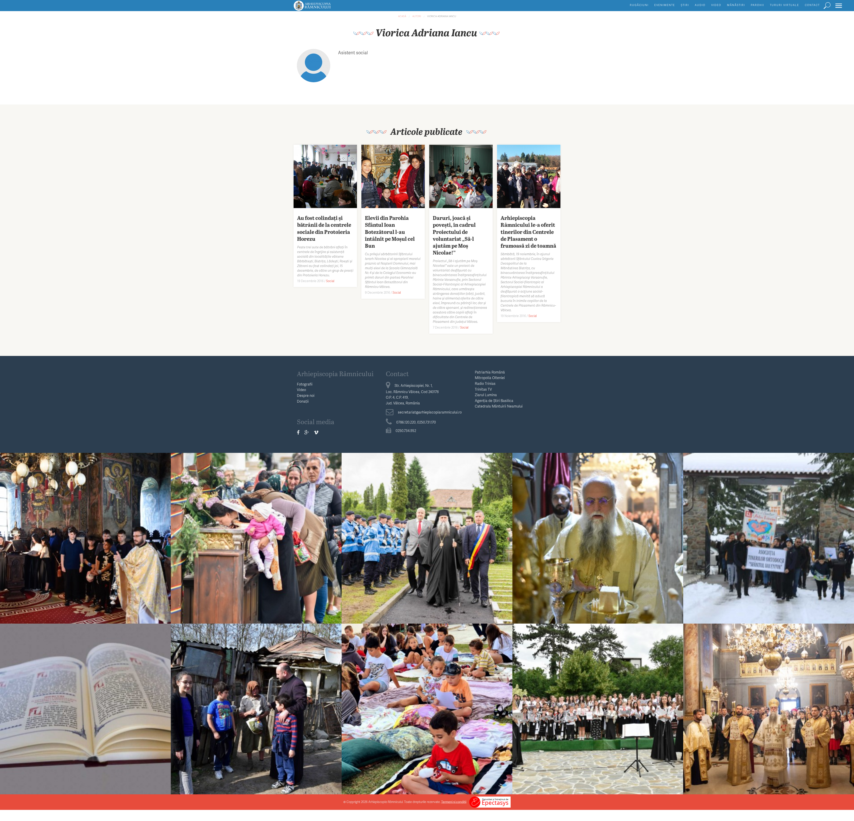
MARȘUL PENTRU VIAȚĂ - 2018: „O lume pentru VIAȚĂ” (769, 532)
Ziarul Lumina (486, 394)
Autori (416, 16)
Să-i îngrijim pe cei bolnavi (256, 703)
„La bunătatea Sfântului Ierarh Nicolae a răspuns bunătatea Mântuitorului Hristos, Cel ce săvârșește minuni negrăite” (598, 535)
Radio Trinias (485, 383)
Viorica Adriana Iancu (441, 16)
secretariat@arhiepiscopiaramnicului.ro (430, 412)
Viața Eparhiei (256, 523)
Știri (685, 5)
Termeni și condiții (453, 801)
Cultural (85, 694)
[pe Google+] (306, 432)
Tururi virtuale (784, 5)
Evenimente (664, 5)
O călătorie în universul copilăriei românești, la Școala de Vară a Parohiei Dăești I (427, 706)
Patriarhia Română (490, 372)
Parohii (757, 5)
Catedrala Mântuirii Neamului (499, 406)
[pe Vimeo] (316, 432)
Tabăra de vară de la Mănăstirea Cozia (85, 532)
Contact (812, 5)
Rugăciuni (639, 5)
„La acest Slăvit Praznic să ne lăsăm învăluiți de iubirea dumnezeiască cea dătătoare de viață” (768, 706)
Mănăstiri (736, 5)
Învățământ (85, 523)
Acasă (402, 16)
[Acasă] (322, 7)
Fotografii (304, 384)
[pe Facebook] (298, 432)
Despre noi (305, 395)
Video (716, 5)
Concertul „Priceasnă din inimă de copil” (598, 703)
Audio (700, 5)
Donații (303, 401)
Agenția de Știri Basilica (494, 400)
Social (330, 281)
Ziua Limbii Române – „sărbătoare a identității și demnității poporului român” (85, 706)
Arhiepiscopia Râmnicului (335, 373)
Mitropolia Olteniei (490, 377)
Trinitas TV (483, 389)
